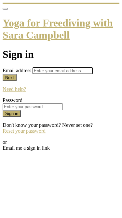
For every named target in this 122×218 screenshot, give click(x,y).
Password (12, 100)
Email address (18, 70)
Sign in (11, 113)
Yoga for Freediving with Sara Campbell (58, 29)
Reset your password (24, 131)
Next (9, 77)
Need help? (14, 89)
